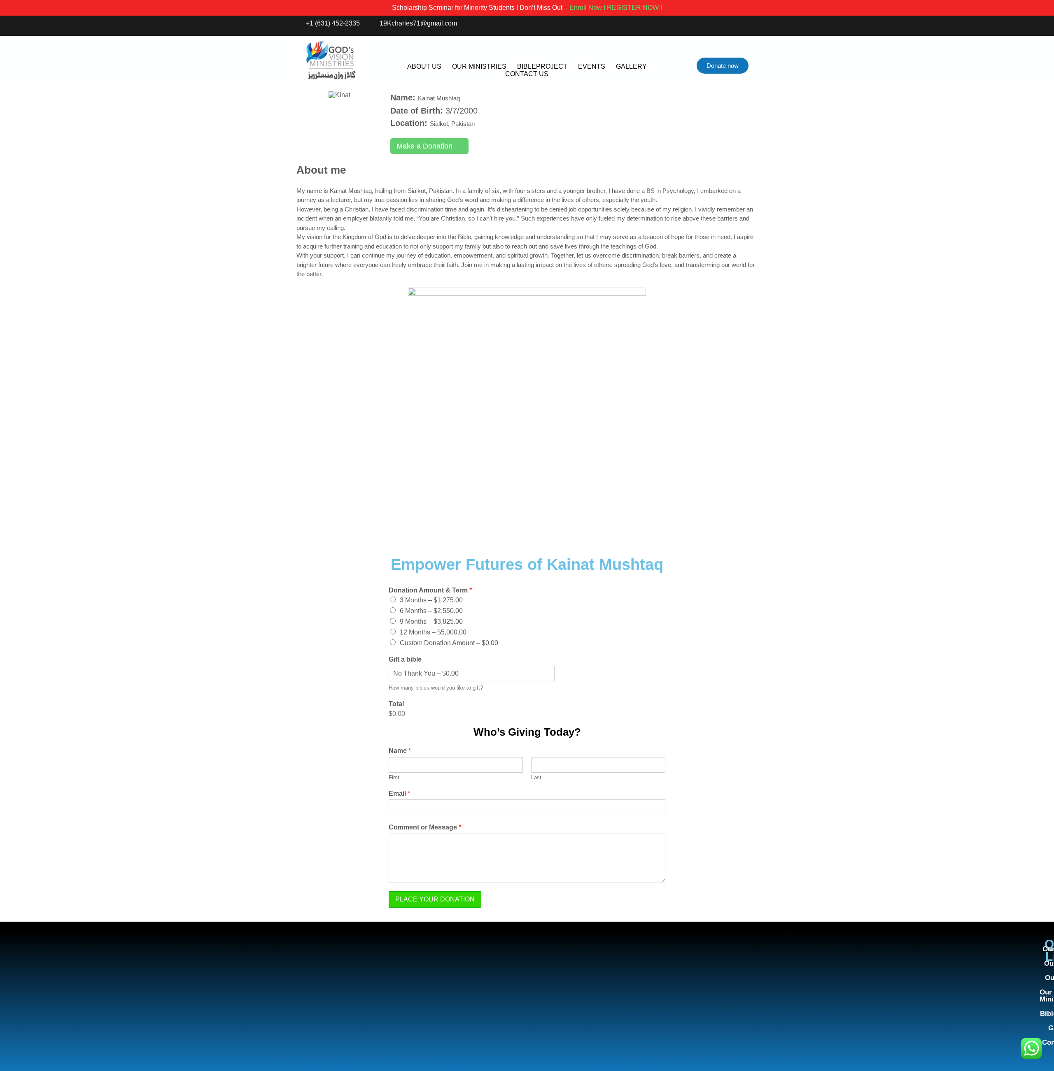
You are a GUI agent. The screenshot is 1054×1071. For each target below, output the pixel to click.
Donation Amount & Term (430, 590)
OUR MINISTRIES (479, 66)
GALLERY (631, 66)
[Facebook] (733, 26)
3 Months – (431, 600)
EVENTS (591, 66)
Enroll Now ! (587, 7)
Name (400, 750)
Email (399, 793)
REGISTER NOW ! (634, 7)
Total (396, 703)
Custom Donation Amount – (449, 642)
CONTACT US (526, 73)
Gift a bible (405, 659)
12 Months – (433, 632)
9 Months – (431, 621)
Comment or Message (425, 827)
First (394, 777)
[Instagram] (750, 26)
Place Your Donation (435, 899)
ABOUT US (424, 66)
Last (536, 777)
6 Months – (431, 610)
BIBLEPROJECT (542, 66)
